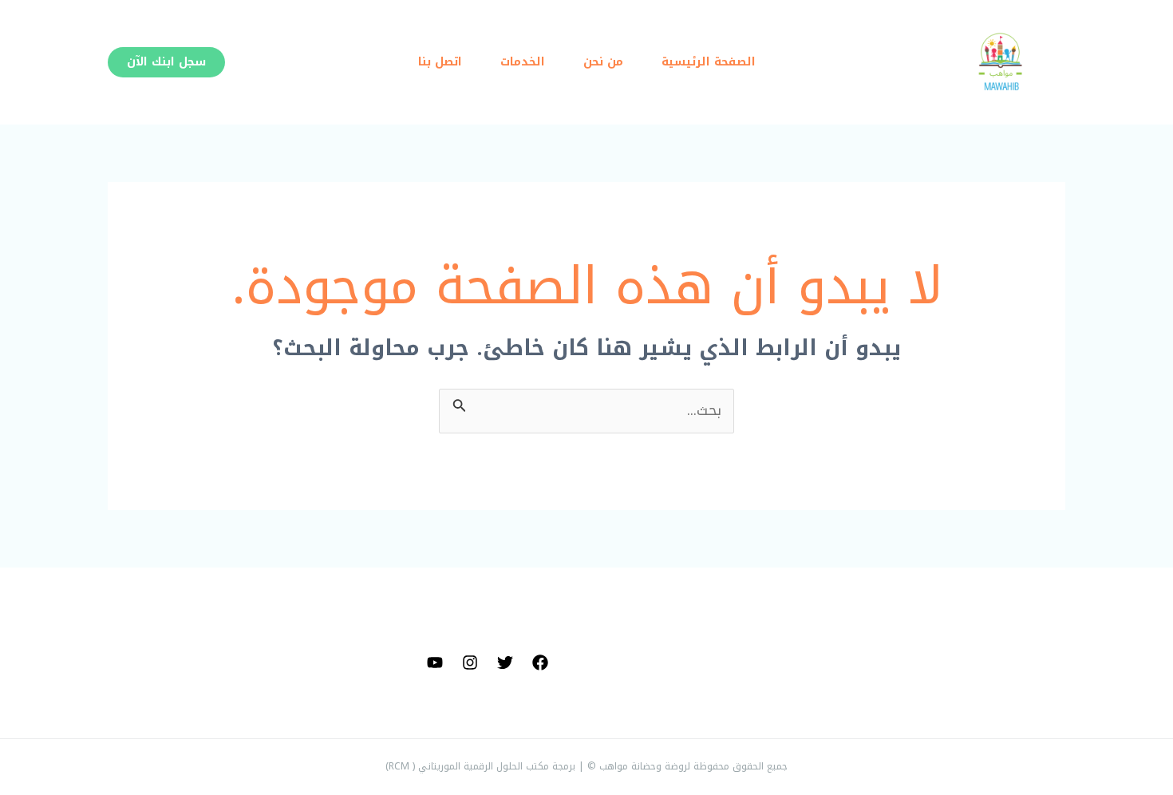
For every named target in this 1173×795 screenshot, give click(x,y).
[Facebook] (540, 662)
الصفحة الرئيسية (709, 62)
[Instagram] (470, 662)
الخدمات (522, 62)
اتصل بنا (440, 62)
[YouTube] (435, 662)
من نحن (603, 62)
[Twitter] (505, 662)
